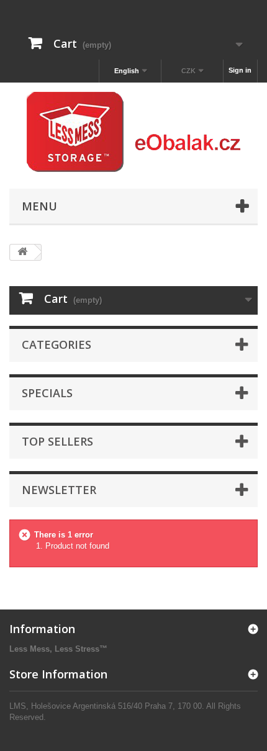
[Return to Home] (22, 252)
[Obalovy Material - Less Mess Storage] (133, 132)
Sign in (240, 70)
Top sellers (57, 441)
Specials (47, 392)
